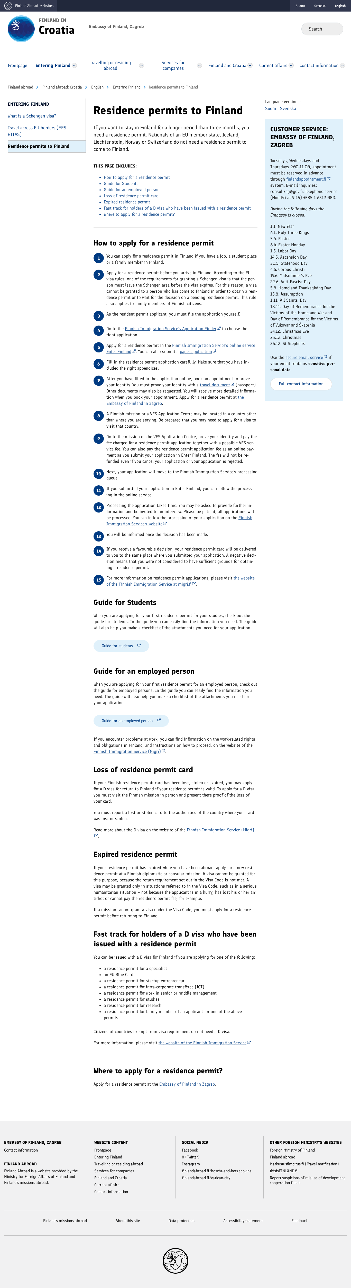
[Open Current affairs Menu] (291, 65)
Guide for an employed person (132, 189)
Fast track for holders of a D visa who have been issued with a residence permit (177, 208)
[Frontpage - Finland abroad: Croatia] (21, 28)
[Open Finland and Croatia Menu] (250, 65)
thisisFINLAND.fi (284, 1170)
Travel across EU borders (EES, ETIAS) (38, 131)
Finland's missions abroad (65, 1220)
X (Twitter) (191, 1157)
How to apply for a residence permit (137, 177)
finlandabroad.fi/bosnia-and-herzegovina (217, 1170)
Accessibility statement (243, 1220)
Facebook (190, 1150)
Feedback (299, 1220)
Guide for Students (121, 183)
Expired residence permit (127, 201)
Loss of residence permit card (131, 195)
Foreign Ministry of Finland (292, 1150)
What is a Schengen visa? (32, 116)
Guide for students (117, 645)
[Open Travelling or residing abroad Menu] (141, 65)
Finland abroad (20, 87)
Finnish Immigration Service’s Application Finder (170, 328)
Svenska (320, 6)
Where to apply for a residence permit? (139, 214)
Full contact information (301, 383)
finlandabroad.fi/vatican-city (206, 1177)
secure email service (304, 357)
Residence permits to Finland (38, 146)
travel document (215, 384)
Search (335, 29)
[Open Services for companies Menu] (199, 65)
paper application (196, 351)
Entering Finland (126, 87)
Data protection (182, 1220)
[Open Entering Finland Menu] (74, 65)
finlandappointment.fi (306, 179)
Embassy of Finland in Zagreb (187, 1084)
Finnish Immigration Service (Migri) (127, 751)
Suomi (300, 6)
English (97, 87)
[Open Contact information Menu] (342, 65)
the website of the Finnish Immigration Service (202, 1042)
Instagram (191, 1164)
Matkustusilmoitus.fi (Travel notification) (304, 1164)
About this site (128, 1220)
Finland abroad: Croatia (61, 87)
